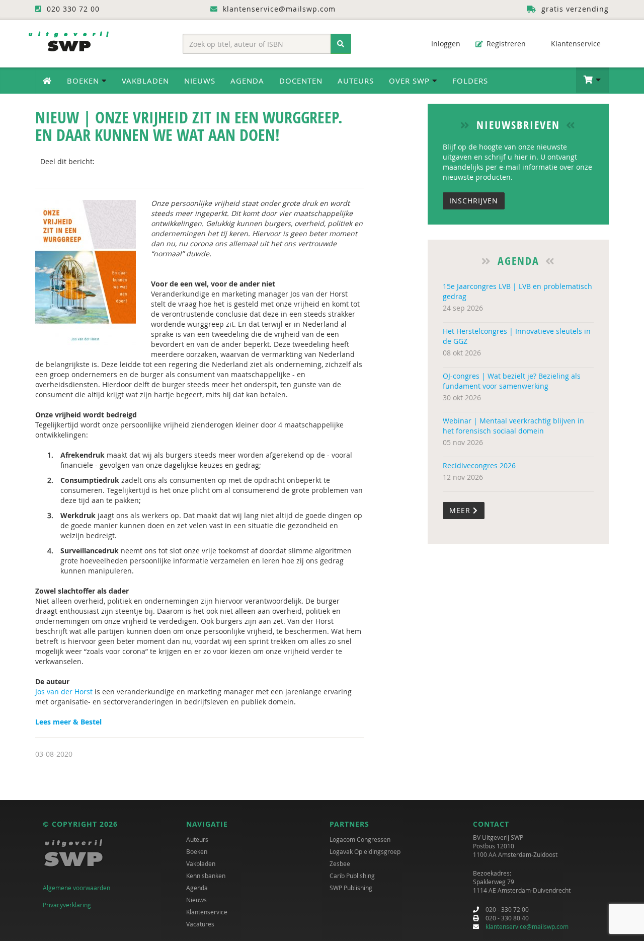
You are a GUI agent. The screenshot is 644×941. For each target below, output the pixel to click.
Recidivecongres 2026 (479, 465)
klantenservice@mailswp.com (527, 926)
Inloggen (444, 43)
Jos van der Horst (64, 691)
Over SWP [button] (410, 81)
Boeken (196, 851)
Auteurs (356, 81)
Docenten (301, 81)
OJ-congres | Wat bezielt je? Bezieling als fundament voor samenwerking (512, 381)
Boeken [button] (84, 81)
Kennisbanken (205, 876)
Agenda (247, 81)
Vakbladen (145, 81)
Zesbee (340, 863)
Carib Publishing (352, 876)
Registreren (505, 43)
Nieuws (199, 81)
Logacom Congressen (360, 839)
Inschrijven (473, 200)
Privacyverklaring (67, 905)
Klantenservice (575, 43)
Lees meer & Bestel (68, 722)
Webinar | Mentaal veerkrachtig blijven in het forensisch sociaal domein (513, 426)
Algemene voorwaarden (76, 888)
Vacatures (200, 924)
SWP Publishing (351, 888)
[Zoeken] (341, 44)
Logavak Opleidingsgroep (365, 851)
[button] (592, 80)
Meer (461, 510)
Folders (470, 81)
